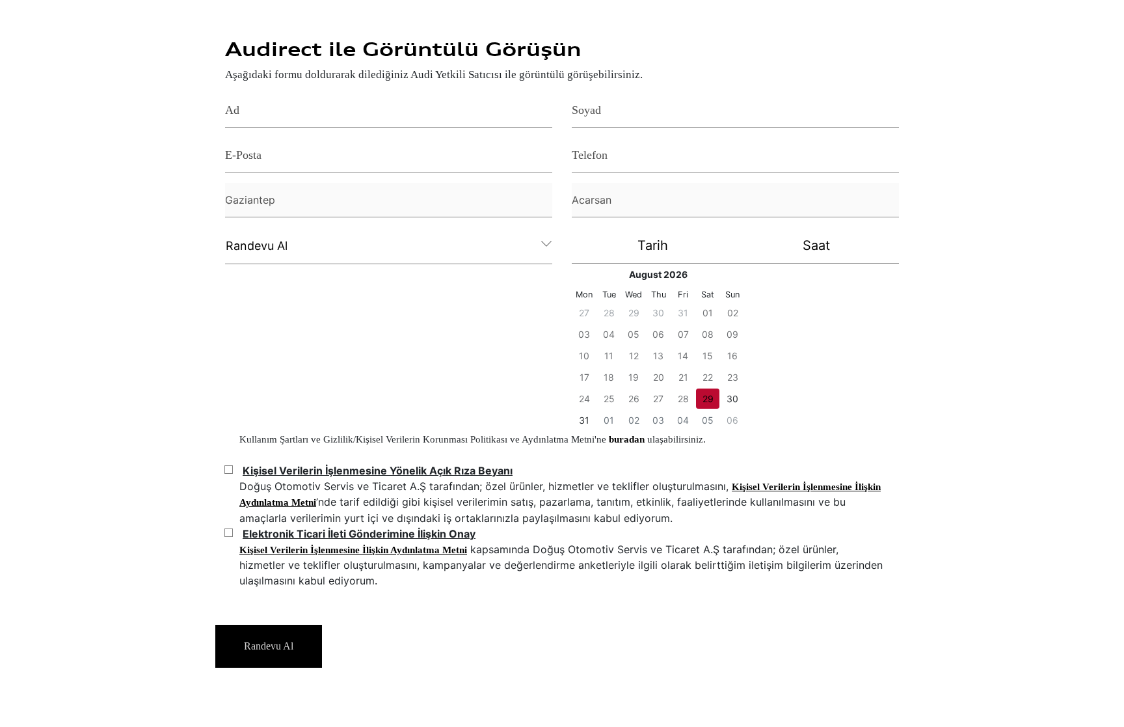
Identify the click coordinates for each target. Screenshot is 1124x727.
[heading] (658, 274)
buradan (628, 439)
